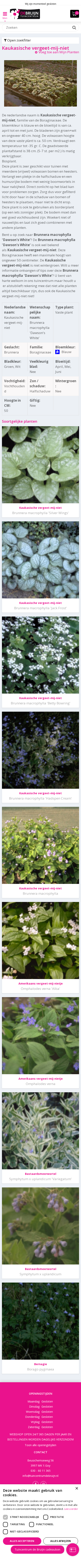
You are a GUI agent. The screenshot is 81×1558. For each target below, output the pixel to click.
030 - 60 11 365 (41, 1470)
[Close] (71, 1500)
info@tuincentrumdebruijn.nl (40, 1476)
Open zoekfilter (18, 40)
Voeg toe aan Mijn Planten (59, 52)
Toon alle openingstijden (40, 1445)
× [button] (76, 1488)
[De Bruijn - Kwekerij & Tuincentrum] (25, 14)
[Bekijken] (74, 14)
